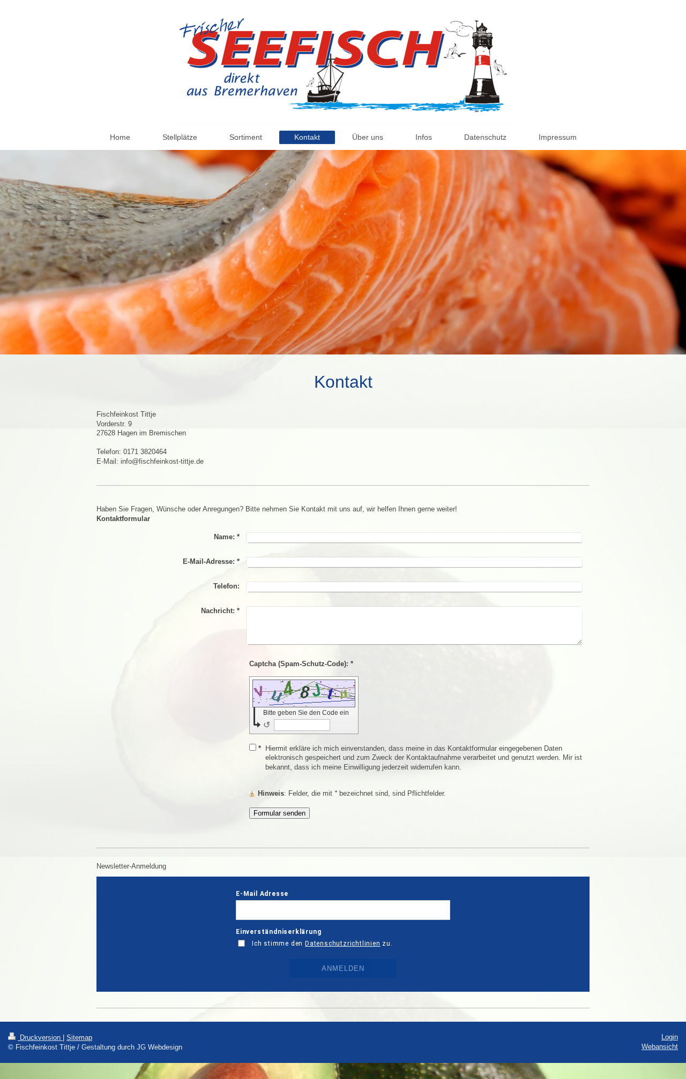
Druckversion (40, 1037)
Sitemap (79, 1037)
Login (669, 1037)
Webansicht (660, 1047)
